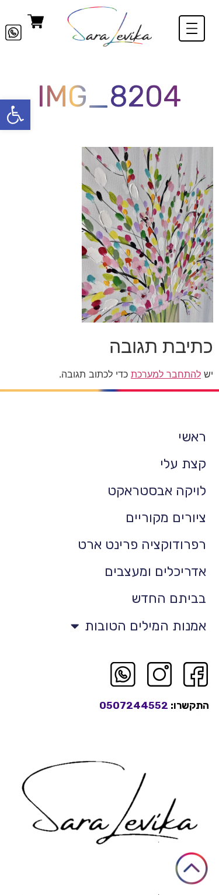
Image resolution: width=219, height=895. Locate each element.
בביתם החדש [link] (168, 598)
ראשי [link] (192, 436)
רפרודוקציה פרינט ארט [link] (142, 544)
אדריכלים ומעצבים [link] (155, 571)
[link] (15, 115)
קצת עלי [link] (183, 463)
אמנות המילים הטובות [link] (145, 626)
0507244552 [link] (133, 705)
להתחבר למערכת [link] (166, 374)
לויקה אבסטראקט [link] (156, 490)
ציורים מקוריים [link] (166, 517)
